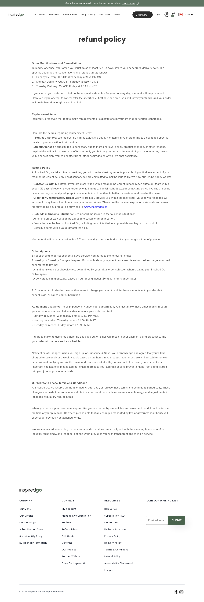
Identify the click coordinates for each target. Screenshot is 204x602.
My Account (69, 509)
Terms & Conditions (116, 549)
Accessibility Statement (118, 563)
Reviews (66, 522)
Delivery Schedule (115, 529)
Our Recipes (69, 549)
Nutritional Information (33, 542)
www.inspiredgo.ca (95, 207)
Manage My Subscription (76, 515)
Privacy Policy (112, 536)
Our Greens (26, 515)
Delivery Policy (113, 542)
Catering (67, 542)
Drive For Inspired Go (74, 563)
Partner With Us (71, 556)
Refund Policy (112, 556)
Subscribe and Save (31, 529)
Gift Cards (68, 536)
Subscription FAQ (114, 515)
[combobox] (186, 14)
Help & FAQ (111, 509)
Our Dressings (27, 522)
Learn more (128, 3)
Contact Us (111, 522)
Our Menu (25, 509)
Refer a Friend (70, 529)
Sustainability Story (30, 536)
